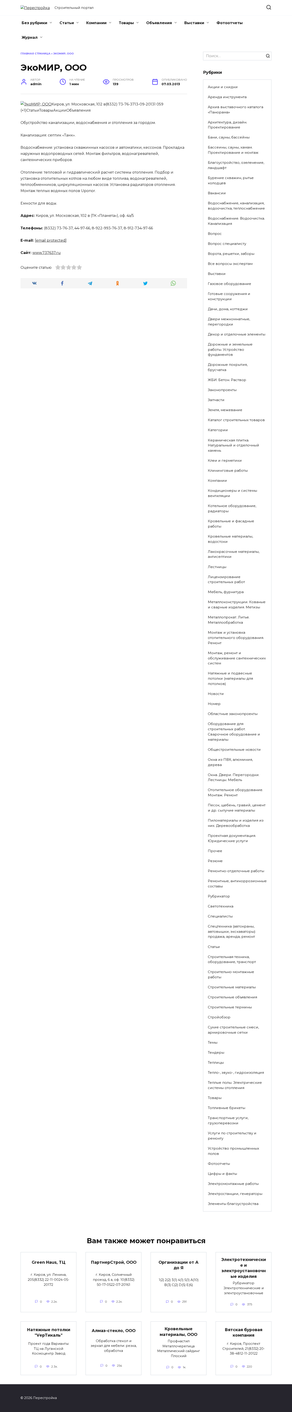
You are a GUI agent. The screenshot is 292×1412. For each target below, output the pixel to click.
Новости (216, 694)
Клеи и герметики (225, 460)
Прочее (215, 851)
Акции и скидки (223, 87)
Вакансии (217, 193)
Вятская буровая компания (243, 1332)
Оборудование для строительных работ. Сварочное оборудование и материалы (234, 731)
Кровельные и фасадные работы (231, 523)
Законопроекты (222, 390)
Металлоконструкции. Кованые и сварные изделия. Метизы (237, 604)
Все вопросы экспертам (230, 263)
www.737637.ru (46, 253)
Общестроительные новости (234, 749)
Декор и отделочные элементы (236, 334)
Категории (218, 430)
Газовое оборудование (229, 284)
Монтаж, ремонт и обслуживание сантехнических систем (237, 658)
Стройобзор (219, 1017)
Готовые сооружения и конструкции (229, 296)
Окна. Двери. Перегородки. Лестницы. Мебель (233, 777)
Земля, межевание (225, 410)
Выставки (194, 23)
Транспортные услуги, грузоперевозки (228, 1120)
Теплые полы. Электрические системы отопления (235, 1085)
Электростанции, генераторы (235, 1194)
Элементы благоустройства (233, 1204)
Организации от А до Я (178, 1265)
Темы (212, 1042)
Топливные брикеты (226, 1108)
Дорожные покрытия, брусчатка (228, 367)
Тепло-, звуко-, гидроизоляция (236, 1072)
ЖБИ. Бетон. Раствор (227, 380)
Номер (214, 704)
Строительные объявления (232, 997)
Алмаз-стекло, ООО (114, 1330)
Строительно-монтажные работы (231, 974)
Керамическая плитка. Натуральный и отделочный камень (233, 445)
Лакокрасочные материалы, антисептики (233, 554)
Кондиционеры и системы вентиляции (232, 493)
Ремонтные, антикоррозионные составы (237, 883)
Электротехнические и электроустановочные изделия (243, 1268)
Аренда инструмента (227, 97)
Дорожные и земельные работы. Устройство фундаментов (230, 349)
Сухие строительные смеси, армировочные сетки (233, 1030)
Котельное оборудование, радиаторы (232, 508)
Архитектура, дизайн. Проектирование (227, 125)
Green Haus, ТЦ (48, 1262)
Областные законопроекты (233, 714)
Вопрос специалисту (227, 243)
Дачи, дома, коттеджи (228, 309)
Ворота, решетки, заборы (231, 253)
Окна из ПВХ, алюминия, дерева (230, 762)
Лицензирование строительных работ (226, 579)
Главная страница (35, 53)
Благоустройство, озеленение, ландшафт (236, 165)
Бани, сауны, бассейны (229, 137)
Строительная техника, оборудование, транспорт (232, 959)
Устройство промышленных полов (233, 1151)
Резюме (215, 861)
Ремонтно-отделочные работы (236, 871)
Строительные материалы (232, 987)
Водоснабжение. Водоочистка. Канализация (236, 221)
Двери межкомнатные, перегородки (229, 321)
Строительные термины (230, 1007)
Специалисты (220, 916)
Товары (126, 23)
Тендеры (216, 1052)
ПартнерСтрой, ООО (113, 1262)
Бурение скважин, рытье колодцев (231, 180)
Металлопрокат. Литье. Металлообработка (229, 620)
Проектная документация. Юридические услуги (232, 838)
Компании (96, 23)
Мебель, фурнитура (226, 592)
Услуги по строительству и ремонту (232, 1135)
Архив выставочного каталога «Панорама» (235, 109)
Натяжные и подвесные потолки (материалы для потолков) (230, 678)
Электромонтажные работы (233, 1183)
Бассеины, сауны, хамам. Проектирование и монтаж (233, 150)
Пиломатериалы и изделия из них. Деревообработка (235, 823)
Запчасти (216, 400)
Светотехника (220, 906)
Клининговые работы (228, 470)
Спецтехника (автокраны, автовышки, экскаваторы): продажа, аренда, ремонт (232, 931)
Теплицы (216, 1062)
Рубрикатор (219, 896)
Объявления (159, 23)
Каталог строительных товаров (236, 420)
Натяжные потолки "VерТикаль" (48, 1332)
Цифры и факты (222, 1173)
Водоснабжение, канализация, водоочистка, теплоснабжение (236, 205)
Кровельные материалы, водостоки (230, 539)
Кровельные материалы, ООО (178, 1331)
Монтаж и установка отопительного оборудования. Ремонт (236, 637)
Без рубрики (34, 23)
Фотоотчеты (229, 23)
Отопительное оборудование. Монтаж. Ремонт (235, 792)
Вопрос (215, 233)
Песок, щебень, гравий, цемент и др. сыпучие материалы (237, 807)
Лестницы (217, 567)
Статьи (67, 23)
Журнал (30, 37)
